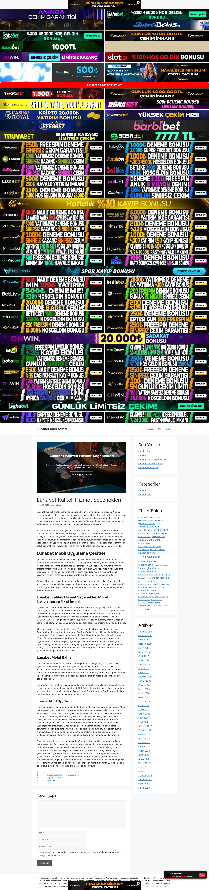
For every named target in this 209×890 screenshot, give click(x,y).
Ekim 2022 (143, 767)
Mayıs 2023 (144, 738)
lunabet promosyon (161, 584)
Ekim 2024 (143, 668)
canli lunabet (156, 517)
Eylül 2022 (143, 771)
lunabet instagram (162, 574)
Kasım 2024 (144, 664)
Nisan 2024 (144, 693)
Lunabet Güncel (161, 565)
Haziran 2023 (145, 734)
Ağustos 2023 (145, 726)
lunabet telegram (143, 590)
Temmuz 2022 (145, 779)
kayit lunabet (161, 530)
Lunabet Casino (144, 543)
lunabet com (143, 549)
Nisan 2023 (144, 742)
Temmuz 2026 (145, 631)
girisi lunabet (159, 520)
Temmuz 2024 (145, 681)
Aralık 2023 (143, 709)
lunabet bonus (158, 537)
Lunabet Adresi (159, 533)
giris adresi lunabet (145, 520)
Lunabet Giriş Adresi (52, 429)
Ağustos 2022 (145, 775)
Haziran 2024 (145, 685)
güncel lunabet (145, 530)
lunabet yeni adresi (144, 600)
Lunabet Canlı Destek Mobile (152, 459)
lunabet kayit (144, 578)
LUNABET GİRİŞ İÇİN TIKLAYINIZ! (104, 85)
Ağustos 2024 (145, 677)
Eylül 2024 (143, 672)
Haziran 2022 (144, 784)
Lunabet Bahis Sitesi (144, 537)
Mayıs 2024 (144, 689)
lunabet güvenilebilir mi (145, 575)
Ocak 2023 (143, 755)
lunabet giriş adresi (147, 561)
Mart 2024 (143, 697)
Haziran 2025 (144, 644)
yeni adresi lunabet (162, 606)
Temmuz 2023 (145, 730)
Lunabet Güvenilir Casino (150, 463)
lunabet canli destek (149, 539)
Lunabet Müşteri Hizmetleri (148, 581)
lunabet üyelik (142, 603)
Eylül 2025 (143, 640)
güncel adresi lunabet (148, 526)
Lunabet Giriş (164, 429)
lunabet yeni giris (156, 600)
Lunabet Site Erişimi (148, 467)
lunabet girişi (145, 564)
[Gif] (104, 203)
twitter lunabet (145, 606)
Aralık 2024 (143, 660)
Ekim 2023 (143, 718)
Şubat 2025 (144, 652)
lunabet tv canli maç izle (148, 593)
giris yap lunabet (146, 523)
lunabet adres (144, 533)
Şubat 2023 (144, 751)
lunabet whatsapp (160, 596)
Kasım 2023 (144, 714)
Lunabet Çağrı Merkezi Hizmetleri (53, 777)
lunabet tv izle (144, 596)
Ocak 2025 (143, 656)
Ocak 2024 (143, 705)
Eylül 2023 (143, 722)
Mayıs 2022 (144, 788)
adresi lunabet (143, 517)
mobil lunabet (154, 603)
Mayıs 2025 (144, 648)
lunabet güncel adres (149, 568)
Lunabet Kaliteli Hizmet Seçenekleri (65, 775)
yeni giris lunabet (145, 609)
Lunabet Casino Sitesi (149, 546)
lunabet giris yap (146, 552)
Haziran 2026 (145, 635)
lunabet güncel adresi (147, 571)
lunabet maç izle (160, 577)
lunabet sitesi (142, 587)
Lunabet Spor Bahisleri (156, 587)
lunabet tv (155, 590)
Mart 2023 (143, 746)
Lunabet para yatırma (144, 584)
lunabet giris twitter (157, 550)
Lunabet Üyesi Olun (47, 780)
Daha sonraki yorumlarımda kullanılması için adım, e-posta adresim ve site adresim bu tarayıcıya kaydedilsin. (81, 854)
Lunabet (150, 429)
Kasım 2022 (144, 763)
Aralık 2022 (143, 759)
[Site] (52, 147)
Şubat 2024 (144, 701)
